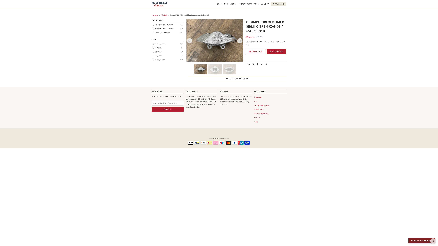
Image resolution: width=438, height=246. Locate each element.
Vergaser (158, 56)
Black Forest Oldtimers (221, 138)
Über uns (225, 4)
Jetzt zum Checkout (276, 51)
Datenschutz (258, 109)
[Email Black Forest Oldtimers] (262, 4)
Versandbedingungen (261, 105)
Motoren (157, 48)
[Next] (239, 40)
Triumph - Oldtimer (162, 33)
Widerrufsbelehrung (261, 114)
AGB (255, 101)
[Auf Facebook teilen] (257, 64)
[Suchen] (268, 4)
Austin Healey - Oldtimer (163, 29)
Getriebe (157, 52)
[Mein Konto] (265, 4)
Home (218, 4)
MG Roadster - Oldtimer (163, 25)
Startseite (155, 15)
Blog (256, 122)
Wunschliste (252, 4)
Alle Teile (164, 15)
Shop (233, 4)
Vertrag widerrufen (422, 241)
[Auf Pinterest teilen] (261, 64)
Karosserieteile (160, 44)
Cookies (257, 118)
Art (154, 39)
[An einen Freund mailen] (265, 64)
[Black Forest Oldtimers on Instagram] (259, 4)
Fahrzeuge (242, 4)
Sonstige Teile (159, 60)
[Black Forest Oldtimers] (159, 4)
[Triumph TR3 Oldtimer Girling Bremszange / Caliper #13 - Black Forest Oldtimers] (214, 40)
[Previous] (189, 40)
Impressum (258, 97)
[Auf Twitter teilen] (253, 64)
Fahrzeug (158, 20)
